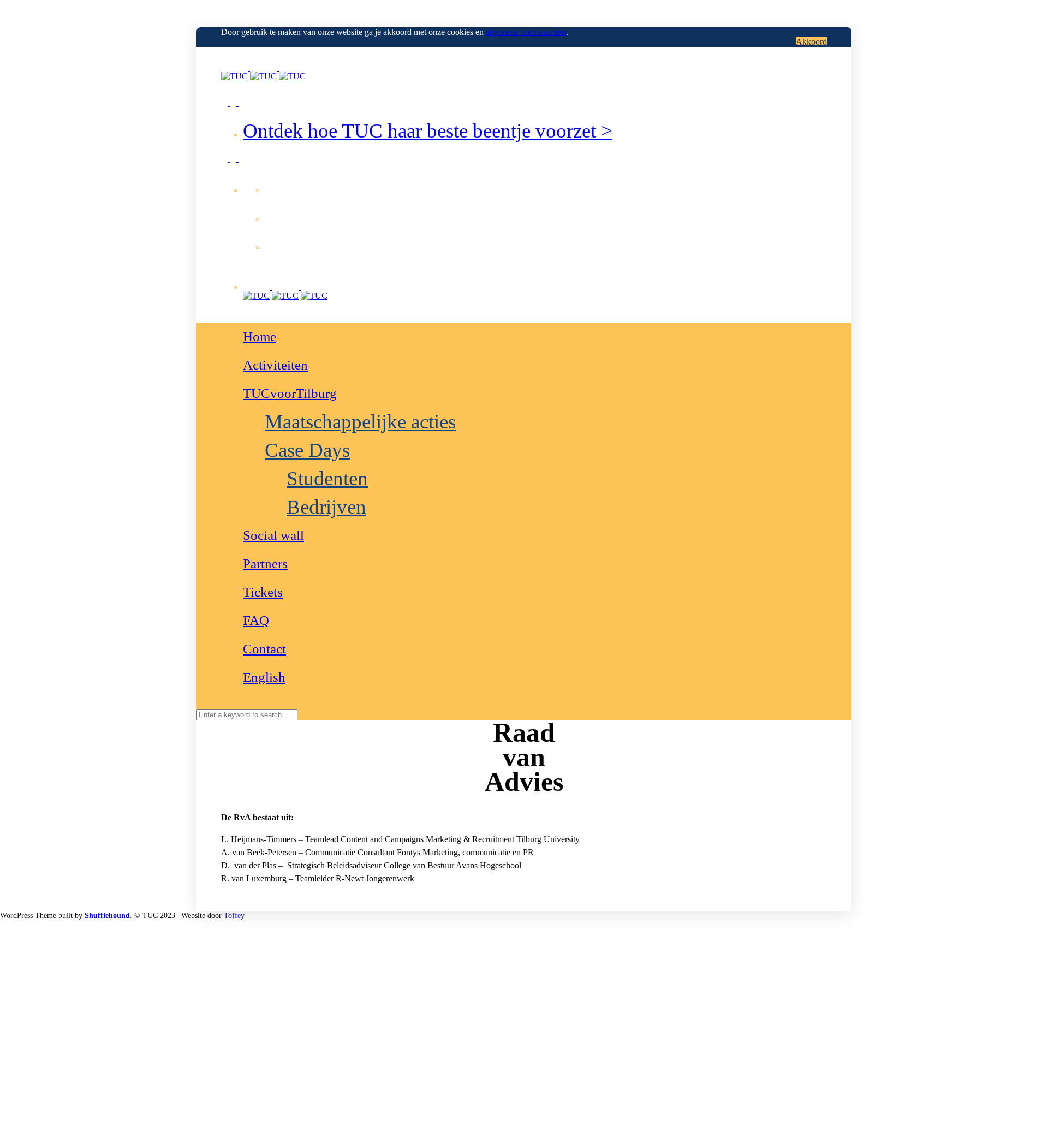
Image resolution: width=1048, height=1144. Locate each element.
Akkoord (811, 41)
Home (259, 336)
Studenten (327, 478)
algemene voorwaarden (526, 32)
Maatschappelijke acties (360, 421)
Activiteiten (275, 365)
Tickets (263, 592)
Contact (264, 648)
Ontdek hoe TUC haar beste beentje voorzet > (427, 131)
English (264, 677)
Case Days (307, 450)
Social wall (273, 535)
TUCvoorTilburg (290, 393)
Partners (265, 563)
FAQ (256, 620)
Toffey (234, 915)
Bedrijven (326, 507)
